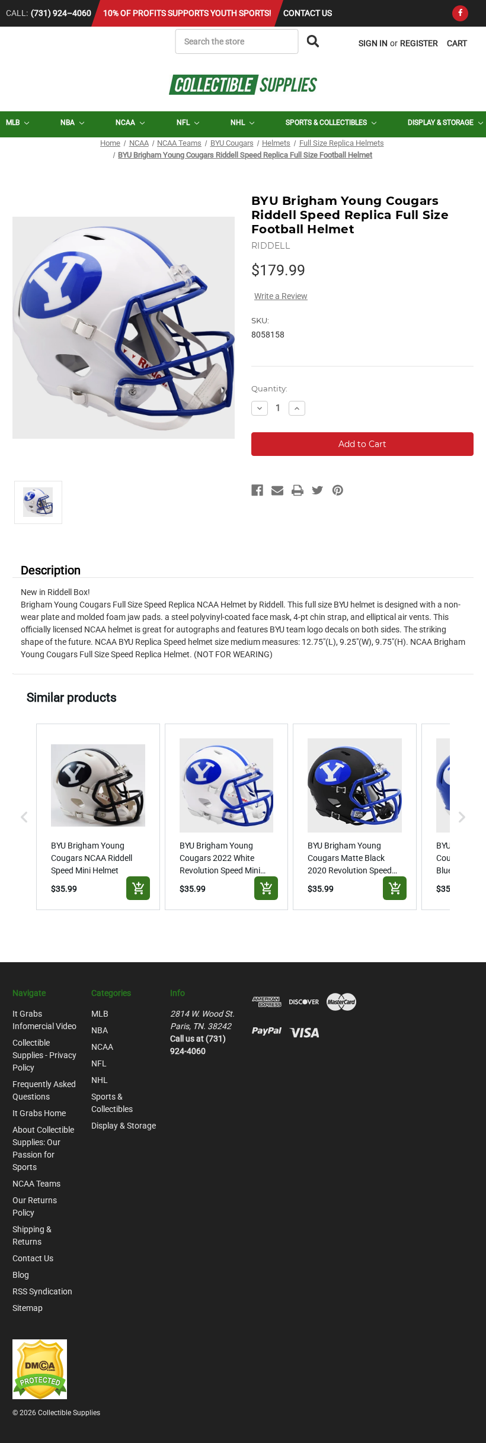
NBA (68, 122)
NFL (184, 122)
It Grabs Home (39, 1113)
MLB (13, 122)
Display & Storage (441, 122)
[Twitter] (318, 490)
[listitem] (98, 817)
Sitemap (27, 1308)
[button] (24, 816)
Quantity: (269, 388)
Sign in (373, 43)
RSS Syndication (42, 1291)
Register (419, 43)
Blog (20, 1275)
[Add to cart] (138, 888)
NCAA (126, 122)
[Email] (277, 490)
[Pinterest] (338, 490)
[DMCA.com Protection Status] (39, 1368)
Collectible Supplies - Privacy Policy (44, 1055)
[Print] (297, 490)
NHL (239, 122)
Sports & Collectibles (327, 122)
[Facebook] (460, 13)
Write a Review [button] (281, 296)
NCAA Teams (36, 1183)
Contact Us (307, 13)
